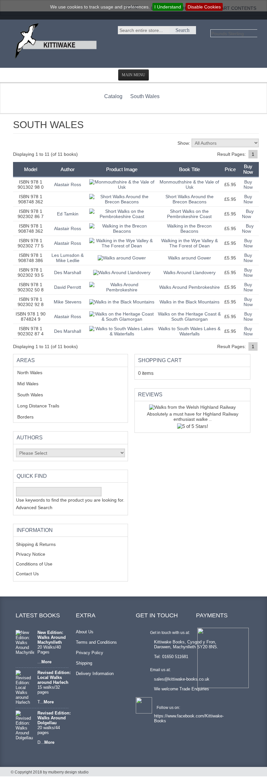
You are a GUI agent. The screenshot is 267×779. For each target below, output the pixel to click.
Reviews (150, 394)
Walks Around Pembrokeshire (189, 287)
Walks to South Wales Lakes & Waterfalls (189, 331)
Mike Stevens (67, 301)
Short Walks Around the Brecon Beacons (189, 199)
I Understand (167, 6)
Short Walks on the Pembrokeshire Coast (189, 214)
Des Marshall (67, 272)
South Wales (145, 96)
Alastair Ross (67, 184)
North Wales (34, 372)
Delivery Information (95, 673)
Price (230, 169)
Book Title (189, 169)
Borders (29, 416)
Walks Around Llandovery (189, 272)
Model (30, 169)
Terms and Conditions (96, 642)
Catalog (113, 96)
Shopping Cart (160, 360)
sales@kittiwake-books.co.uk (181, 679)
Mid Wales (32, 383)
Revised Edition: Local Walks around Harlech (54, 677)
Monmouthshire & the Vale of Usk (189, 184)
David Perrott (67, 287)
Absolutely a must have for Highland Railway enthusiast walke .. (192, 416)
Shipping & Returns (36, 544)
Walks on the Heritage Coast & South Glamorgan (189, 316)
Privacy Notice (30, 554)
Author (68, 169)
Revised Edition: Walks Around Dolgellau (54, 718)
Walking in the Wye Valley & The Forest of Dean (189, 243)
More (46, 661)
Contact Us (27, 573)
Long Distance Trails (43, 405)
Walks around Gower (189, 257)
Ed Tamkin (67, 213)
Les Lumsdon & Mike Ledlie (67, 258)
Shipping (84, 663)
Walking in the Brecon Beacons (189, 228)
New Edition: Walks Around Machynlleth (51, 637)
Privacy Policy (89, 652)
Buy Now (248, 184)
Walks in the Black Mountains (189, 301)
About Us (84, 631)
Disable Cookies (204, 6)
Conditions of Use (34, 563)
